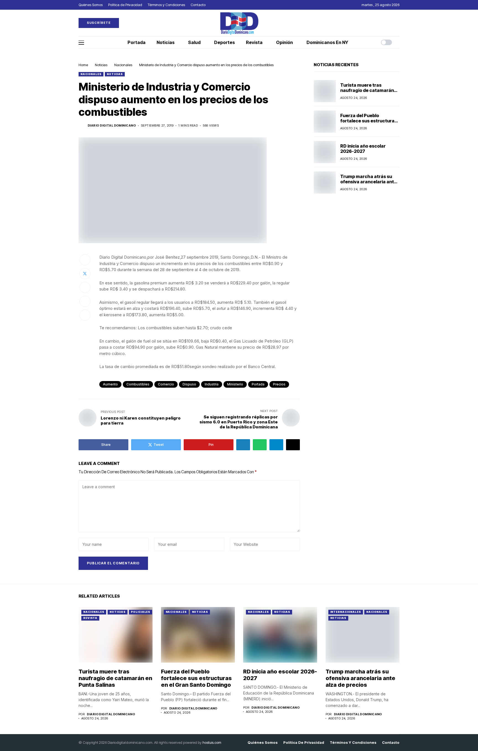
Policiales (140, 611)
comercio (166, 384)
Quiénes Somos (263, 742)
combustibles (137, 384)
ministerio (235, 384)
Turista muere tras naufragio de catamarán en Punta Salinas (367, 90)
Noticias (101, 65)
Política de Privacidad (303, 742)
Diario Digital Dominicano (112, 125)
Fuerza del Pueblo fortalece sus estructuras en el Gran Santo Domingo (368, 121)
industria (212, 384)
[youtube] (398, 23)
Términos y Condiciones (353, 742)
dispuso (189, 384)
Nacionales (123, 65)
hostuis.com (211, 742)
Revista (90, 617)
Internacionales (345, 611)
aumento (110, 384)
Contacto (390, 742)
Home (83, 65)
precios (279, 384)
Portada (258, 384)
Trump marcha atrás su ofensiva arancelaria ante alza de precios (368, 182)
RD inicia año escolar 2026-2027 (363, 148)
